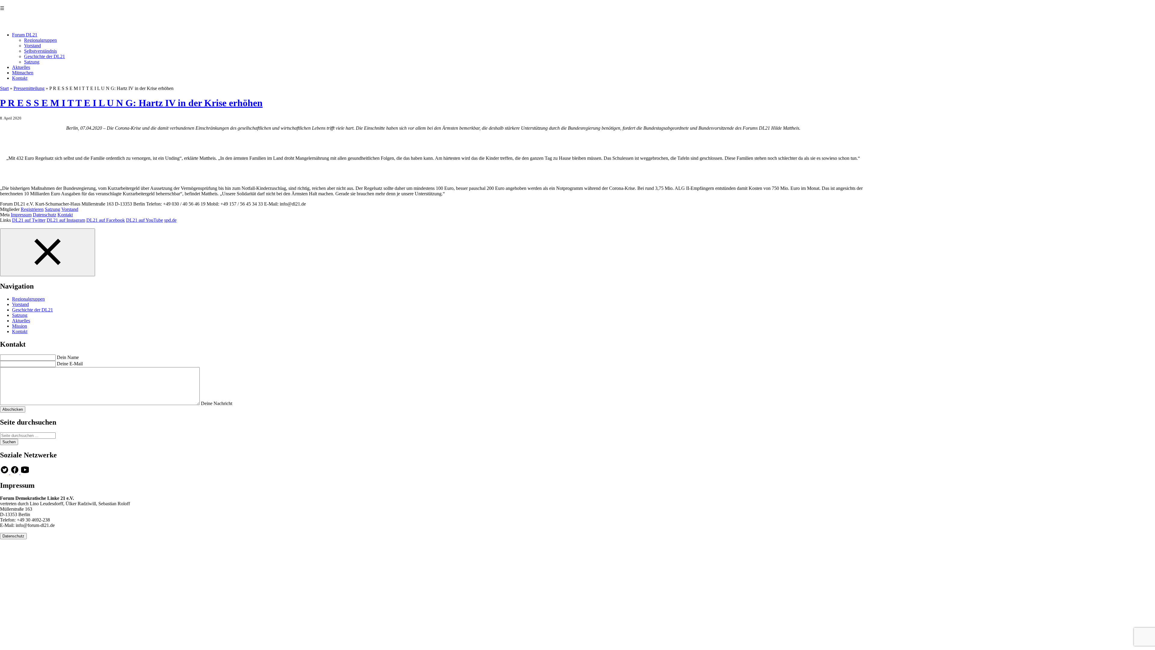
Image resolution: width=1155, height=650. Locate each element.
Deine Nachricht (216, 403)
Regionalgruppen (40, 40)
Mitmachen (22, 72)
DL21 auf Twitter (28, 220)
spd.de (170, 220)
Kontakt (19, 78)
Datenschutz (44, 214)
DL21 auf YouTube (144, 220)
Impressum (21, 214)
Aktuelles (21, 67)
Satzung (31, 61)
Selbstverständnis (40, 51)
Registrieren (32, 209)
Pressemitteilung (29, 88)
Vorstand (32, 45)
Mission (19, 326)
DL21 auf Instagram (66, 220)
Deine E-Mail (70, 363)
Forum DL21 (24, 34)
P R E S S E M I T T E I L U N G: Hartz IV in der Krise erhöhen (131, 103)
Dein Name (68, 357)
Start (4, 88)
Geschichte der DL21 (44, 56)
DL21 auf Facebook (105, 220)
